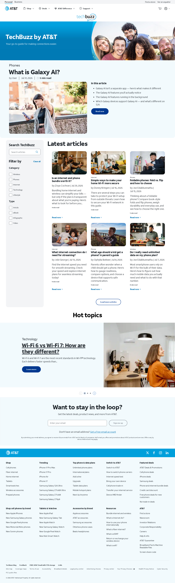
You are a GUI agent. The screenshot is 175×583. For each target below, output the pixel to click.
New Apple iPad (46, 513)
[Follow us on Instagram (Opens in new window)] (160, 453)
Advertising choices (94, 569)
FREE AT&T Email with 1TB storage (42, 565)
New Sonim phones (14, 531)
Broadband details (60, 569)
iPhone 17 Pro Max (47, 467)
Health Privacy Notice (146, 569)
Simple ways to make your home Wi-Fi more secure (106, 181)
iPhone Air (43, 476)
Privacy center (109, 569)
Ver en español (163, 2)
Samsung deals (146, 481)
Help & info (144, 536)
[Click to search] (37, 152)
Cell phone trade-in (114, 485)
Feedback (23, 565)
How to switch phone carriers (119, 472)
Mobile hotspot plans (82, 490)
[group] (20, 462)
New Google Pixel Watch (49, 531)
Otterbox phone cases (82, 527)
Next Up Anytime (80, 494)
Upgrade (76, 481)
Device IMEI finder (114, 494)
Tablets (9, 481)
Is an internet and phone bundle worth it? (66, 179)
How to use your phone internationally (116, 523)
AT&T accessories (80, 518)
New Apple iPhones (14, 513)
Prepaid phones (13, 494)
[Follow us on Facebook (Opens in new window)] (154, 453)
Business (18, 2)
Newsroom (144, 518)
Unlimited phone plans (82, 467)
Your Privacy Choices (124, 569)
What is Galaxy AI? (34, 72)
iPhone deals (145, 476)
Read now (100, 111)
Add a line (77, 476)
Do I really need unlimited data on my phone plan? (145, 253)
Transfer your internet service (119, 490)
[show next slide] (94, 393)
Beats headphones (81, 531)
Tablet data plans (80, 485)
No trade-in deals (147, 501)
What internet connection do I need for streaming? (69, 253)
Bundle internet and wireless (118, 513)
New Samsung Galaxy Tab (50, 518)
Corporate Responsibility (150, 527)
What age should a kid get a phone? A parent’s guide (107, 253)
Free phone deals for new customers (151, 495)
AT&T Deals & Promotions (151, 467)
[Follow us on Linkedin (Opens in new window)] (167, 453)
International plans (81, 472)
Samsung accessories (82, 522)
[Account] (167, 8)
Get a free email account (103, 431)
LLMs (60, 565)
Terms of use (34, 569)
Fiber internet (12, 472)
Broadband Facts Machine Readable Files (151, 546)
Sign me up (118, 423)
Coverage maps (21, 569)
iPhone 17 (43, 481)
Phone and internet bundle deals (154, 485)
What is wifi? (111, 545)
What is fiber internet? (116, 529)
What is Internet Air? (115, 518)
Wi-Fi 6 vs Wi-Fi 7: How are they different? (53, 348)
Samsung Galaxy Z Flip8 (49, 499)
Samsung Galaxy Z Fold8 (50, 494)
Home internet (12, 476)
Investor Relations (148, 522)
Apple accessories (80, 513)
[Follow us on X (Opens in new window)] (147, 453)
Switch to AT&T (113, 467)
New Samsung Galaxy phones (19, 518)
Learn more (31, 369)
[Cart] (160, 8)
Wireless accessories (15, 490)
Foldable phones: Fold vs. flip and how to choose (146, 181)
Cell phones (11, 467)
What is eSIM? (112, 534)
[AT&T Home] (11, 8)
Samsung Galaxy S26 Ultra (50, 485)
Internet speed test (114, 476)
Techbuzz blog (11, 565)
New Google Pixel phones (17, 522)
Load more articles (108, 302)
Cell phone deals (147, 472)
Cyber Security (162, 569)
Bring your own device (116, 481)
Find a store (150, 2)
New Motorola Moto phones (18, 527)
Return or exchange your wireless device (117, 539)
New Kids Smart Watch (49, 536)
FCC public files (11, 573)
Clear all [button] (37, 161)
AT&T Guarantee (147, 540)
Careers (143, 531)
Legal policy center (77, 569)
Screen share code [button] (148, 552)
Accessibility (46, 569)
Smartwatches (12, 485)
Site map (9, 569)
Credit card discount (149, 490)
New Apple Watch (47, 522)
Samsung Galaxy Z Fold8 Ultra (52, 490)
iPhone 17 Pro (45, 472)
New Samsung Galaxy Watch (51, 527)
